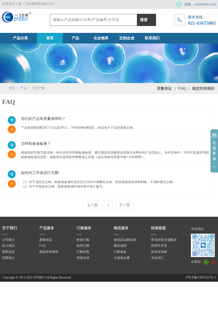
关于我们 (9, 228)
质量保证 (45, 240)
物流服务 (121, 228)
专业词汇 (157, 258)
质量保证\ (166, 88)
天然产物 (38, 88)
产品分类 (20, 38)
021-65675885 (202, 23)
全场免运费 (122, 258)
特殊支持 (83, 258)
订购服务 (84, 228)
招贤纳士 (8, 258)
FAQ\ (184, 88)
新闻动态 (8, 252)
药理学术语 (159, 245)
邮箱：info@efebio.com (200, 4)
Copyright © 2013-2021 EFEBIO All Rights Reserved (36, 277)
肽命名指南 (159, 252)
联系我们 (152, 38)
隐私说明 (120, 245)
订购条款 (120, 252)
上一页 (92, 205)
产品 (75, 38)
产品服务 (46, 228)
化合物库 (101, 38)
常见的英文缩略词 (164, 240)
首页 (50, 38)
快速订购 (83, 240)
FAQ (42, 245)
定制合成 (126, 38)
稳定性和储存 (203, 88)
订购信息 (83, 252)
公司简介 (8, 240)
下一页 (124, 205)
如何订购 (83, 245)
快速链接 (158, 228)
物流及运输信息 (125, 240)
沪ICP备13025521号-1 (201, 277)
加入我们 (8, 245)
